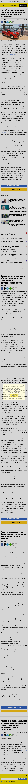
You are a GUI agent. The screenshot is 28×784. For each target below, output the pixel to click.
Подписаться (14, 396)
